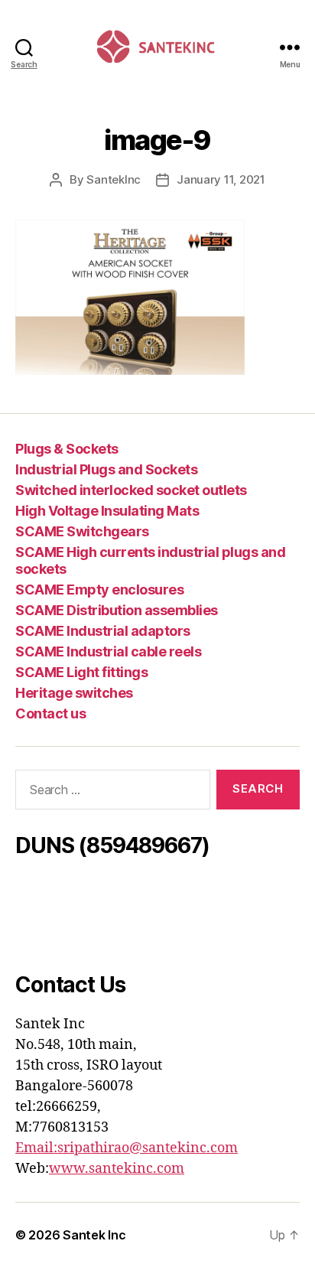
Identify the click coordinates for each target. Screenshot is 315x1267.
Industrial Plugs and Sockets (106, 469)
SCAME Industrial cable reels (108, 651)
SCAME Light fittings (81, 672)
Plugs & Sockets (67, 449)
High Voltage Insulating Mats (107, 511)
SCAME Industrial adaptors (102, 631)
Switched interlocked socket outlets (131, 490)
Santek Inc (94, 1235)
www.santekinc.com (116, 1168)
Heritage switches (74, 693)
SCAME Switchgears (82, 531)
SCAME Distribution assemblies (116, 610)
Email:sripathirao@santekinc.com (126, 1148)
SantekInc (113, 179)
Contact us (50, 713)
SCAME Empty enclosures (99, 589)
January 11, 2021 (221, 179)
